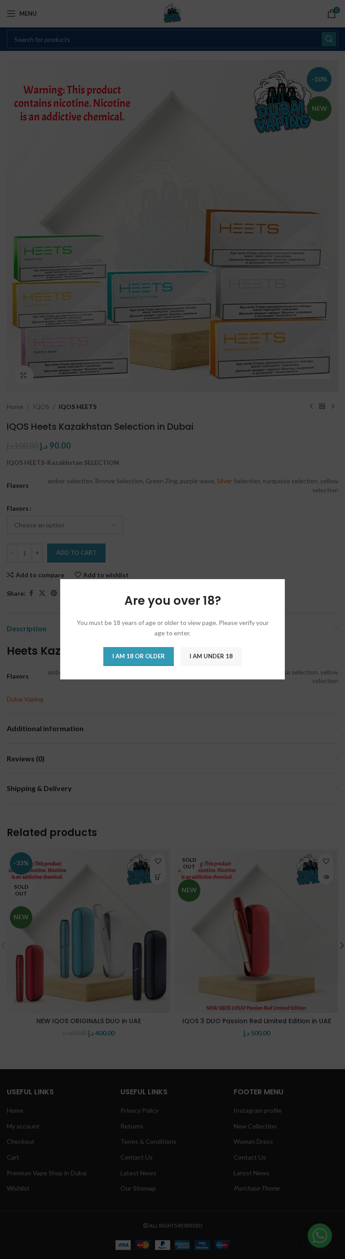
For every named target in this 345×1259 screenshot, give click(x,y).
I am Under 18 (211, 656)
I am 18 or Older (138, 656)
